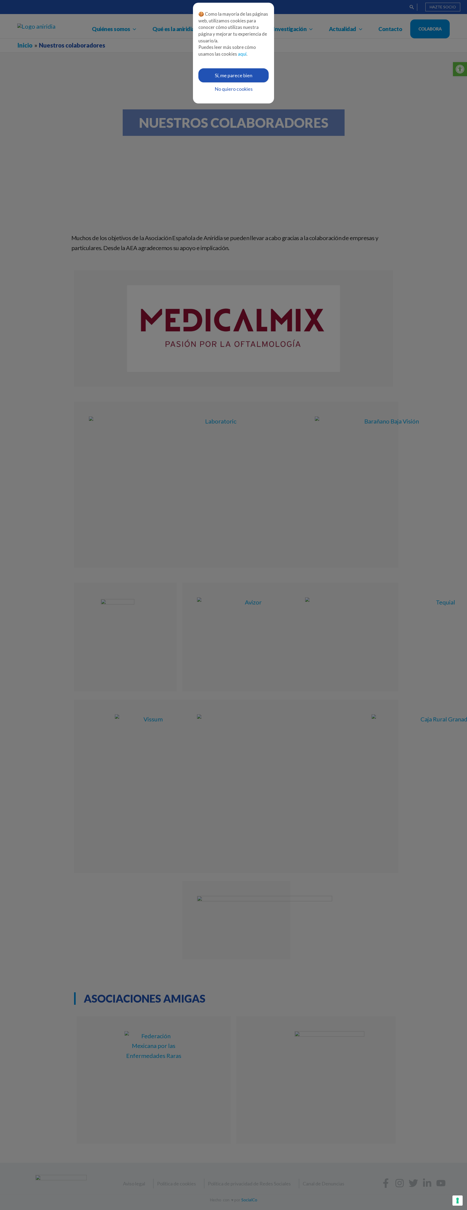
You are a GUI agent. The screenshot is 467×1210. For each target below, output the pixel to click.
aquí (242, 54)
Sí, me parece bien (233, 75)
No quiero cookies (234, 89)
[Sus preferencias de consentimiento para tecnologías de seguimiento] (457, 1200)
